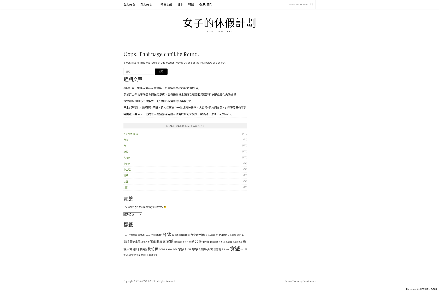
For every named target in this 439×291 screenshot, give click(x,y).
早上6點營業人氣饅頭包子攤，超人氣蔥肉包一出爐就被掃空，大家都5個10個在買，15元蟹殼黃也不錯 (184, 107)
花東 (170, 249)
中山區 (127, 169)
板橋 (125, 151)
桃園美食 (142, 249)
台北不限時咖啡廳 (181, 235)
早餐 (221, 242)
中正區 (127, 163)
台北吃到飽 (197, 235)
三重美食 (133, 235)
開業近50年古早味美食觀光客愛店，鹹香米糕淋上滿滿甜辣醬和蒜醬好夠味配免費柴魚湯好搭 (179, 94)
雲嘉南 (217, 249)
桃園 (125, 181)
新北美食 (146, 4)
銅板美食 (207, 249)
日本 (180, 4)
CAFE (125, 235)
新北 (194, 241)
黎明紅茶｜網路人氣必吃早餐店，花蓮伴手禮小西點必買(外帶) (161, 88)
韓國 (191, 4)
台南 (239, 235)
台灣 (125, 139)
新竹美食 (204, 241)
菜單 (189, 249)
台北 (166, 234)
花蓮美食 (182, 249)
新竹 (125, 187)
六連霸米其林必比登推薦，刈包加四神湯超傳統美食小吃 (157, 101)
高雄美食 (131, 254)
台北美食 (129, 4)
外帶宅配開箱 (130, 133)
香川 (242, 249)
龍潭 (138, 255)
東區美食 (227, 241)
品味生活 (135, 241)
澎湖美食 (163, 249)
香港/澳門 (205, 4)
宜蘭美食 (178, 241)
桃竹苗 (153, 248)
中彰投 (141, 235)
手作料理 (186, 241)
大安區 (127, 157)
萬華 (125, 175)
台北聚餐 (231, 235)
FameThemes (309, 281)
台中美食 (156, 235)
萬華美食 (196, 249)
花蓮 (175, 249)
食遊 (235, 248)
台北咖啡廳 (210, 235)
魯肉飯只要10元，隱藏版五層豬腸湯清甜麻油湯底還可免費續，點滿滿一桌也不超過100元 (177, 114)
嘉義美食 (145, 241)
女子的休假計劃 (220, 23)
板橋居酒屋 (237, 242)
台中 (125, 145)
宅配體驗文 (158, 241)
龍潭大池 (145, 255)
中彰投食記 (164, 4)
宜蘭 (170, 241)
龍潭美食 (153, 255)
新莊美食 (214, 241)
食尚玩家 (225, 249)
